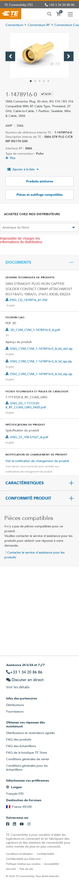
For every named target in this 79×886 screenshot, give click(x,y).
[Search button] (49, 13)
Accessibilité (51, 863)
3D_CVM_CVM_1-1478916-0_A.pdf (35, 330)
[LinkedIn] (14, 824)
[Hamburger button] (70, 13)
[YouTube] (22, 824)
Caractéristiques (24, 483)
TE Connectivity (10, 13)
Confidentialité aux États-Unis (23, 858)
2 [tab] (35, 81)
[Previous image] (10, 56)
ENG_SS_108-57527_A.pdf (29, 437)
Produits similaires (39, 181)
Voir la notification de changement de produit (37, 461)
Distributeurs (15, 705)
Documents (18, 262)
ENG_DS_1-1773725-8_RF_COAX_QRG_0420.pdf (25, 405)
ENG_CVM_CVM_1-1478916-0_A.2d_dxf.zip (41, 349)
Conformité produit (28, 498)
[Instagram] (29, 824)
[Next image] (69, 56)
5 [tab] (48, 81)
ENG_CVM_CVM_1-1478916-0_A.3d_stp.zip (41, 374)
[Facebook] (7, 824)
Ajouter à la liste (24, 169)
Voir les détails (17, 687)
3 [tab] (39, 81)
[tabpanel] (39, 55)
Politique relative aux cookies (23, 863)
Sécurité (11, 868)
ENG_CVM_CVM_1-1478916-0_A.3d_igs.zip (41, 361)
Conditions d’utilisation (19, 853)
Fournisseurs (14, 711)
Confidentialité (45, 853)
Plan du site (26, 868)
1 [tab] (31, 81)
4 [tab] (44, 81)
